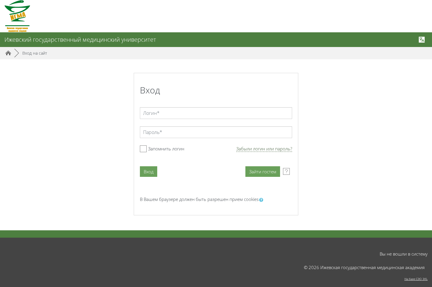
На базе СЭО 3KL (416, 279)
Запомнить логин (166, 149)
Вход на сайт (34, 53)
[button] (262, 200)
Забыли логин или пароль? (264, 149)
